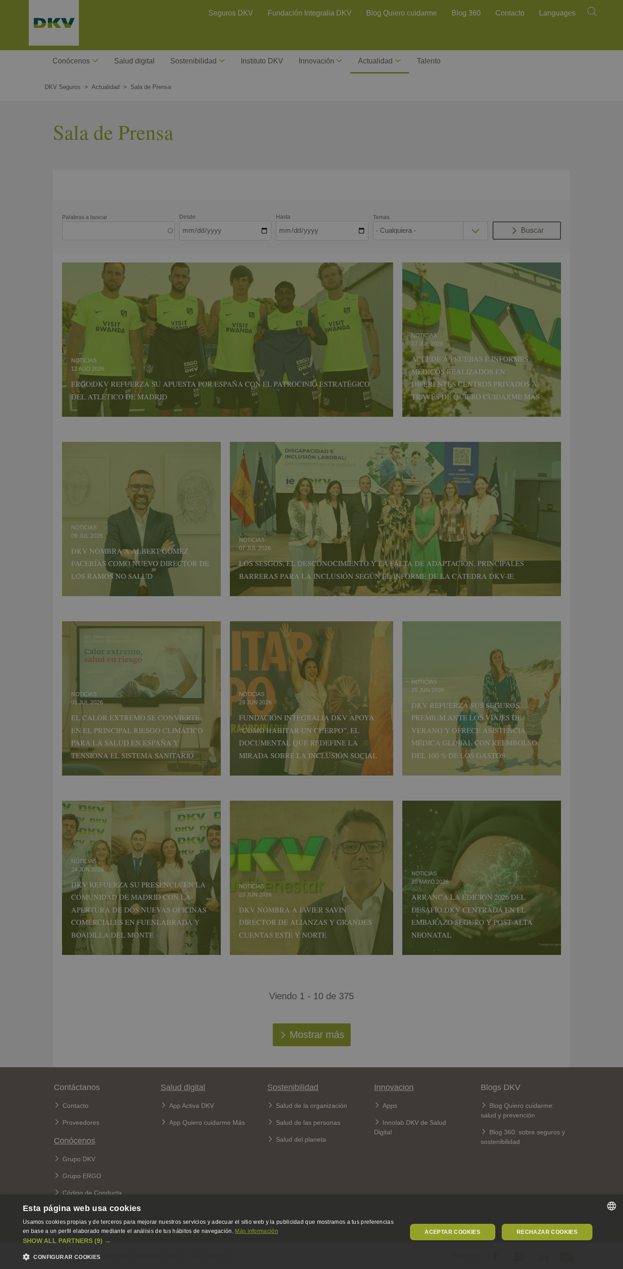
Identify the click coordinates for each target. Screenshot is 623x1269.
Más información (256, 1231)
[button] (209, 1241)
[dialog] (311, 1232)
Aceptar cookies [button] (452, 1232)
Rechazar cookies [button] (547, 1232)
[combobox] (611, 1206)
